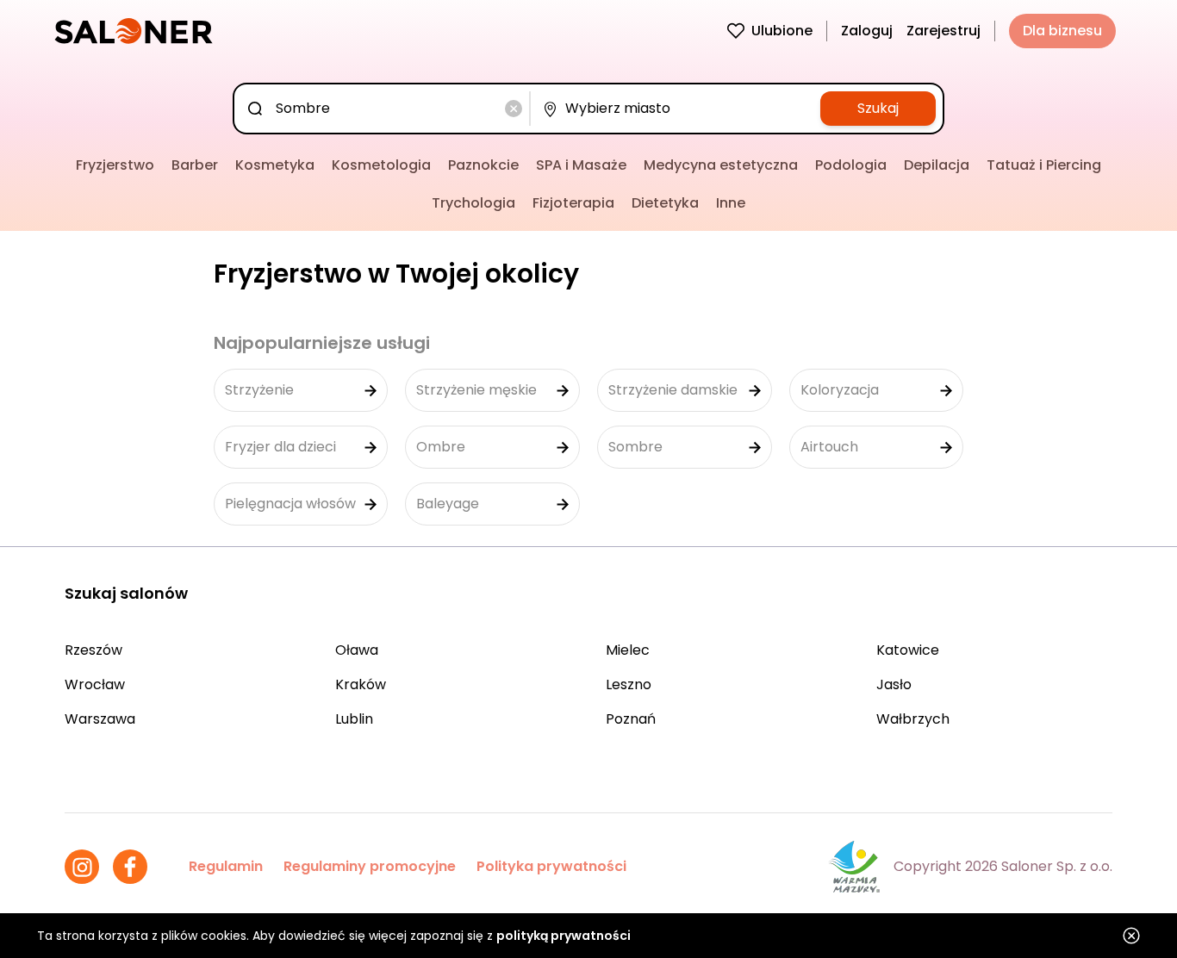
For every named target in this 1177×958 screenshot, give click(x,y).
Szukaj (878, 108)
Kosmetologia (381, 165)
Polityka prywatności (551, 866)
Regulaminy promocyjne (369, 866)
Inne (730, 203)
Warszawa (100, 719)
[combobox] (385, 108)
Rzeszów (93, 650)
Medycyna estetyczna (721, 165)
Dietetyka (665, 203)
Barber (194, 165)
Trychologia (473, 203)
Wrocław (95, 684)
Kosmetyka (274, 165)
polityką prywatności (563, 935)
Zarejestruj (943, 30)
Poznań (631, 719)
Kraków (360, 684)
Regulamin (226, 866)
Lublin (354, 719)
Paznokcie (483, 165)
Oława (356, 650)
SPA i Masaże (581, 165)
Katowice (907, 650)
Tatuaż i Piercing (1044, 165)
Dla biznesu (1062, 30)
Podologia (851, 165)
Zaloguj (867, 30)
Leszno (628, 684)
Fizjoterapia (573, 203)
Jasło (894, 684)
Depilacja (936, 165)
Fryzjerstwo (115, 165)
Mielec (628, 650)
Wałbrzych (913, 719)
